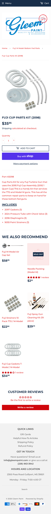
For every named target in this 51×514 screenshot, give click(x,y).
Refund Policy (25, 446)
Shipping (7, 128)
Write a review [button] (25, 407)
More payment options (25, 163)
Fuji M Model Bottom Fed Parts (26, 48)
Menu (8, 3)
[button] (34, 277)
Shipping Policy (25, 442)
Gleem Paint (17, 499)
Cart (46, 3)
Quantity (6, 136)
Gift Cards (25, 434)
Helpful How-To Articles (25, 438)
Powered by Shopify (34, 499)
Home (4, 48)
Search (24, 489)
